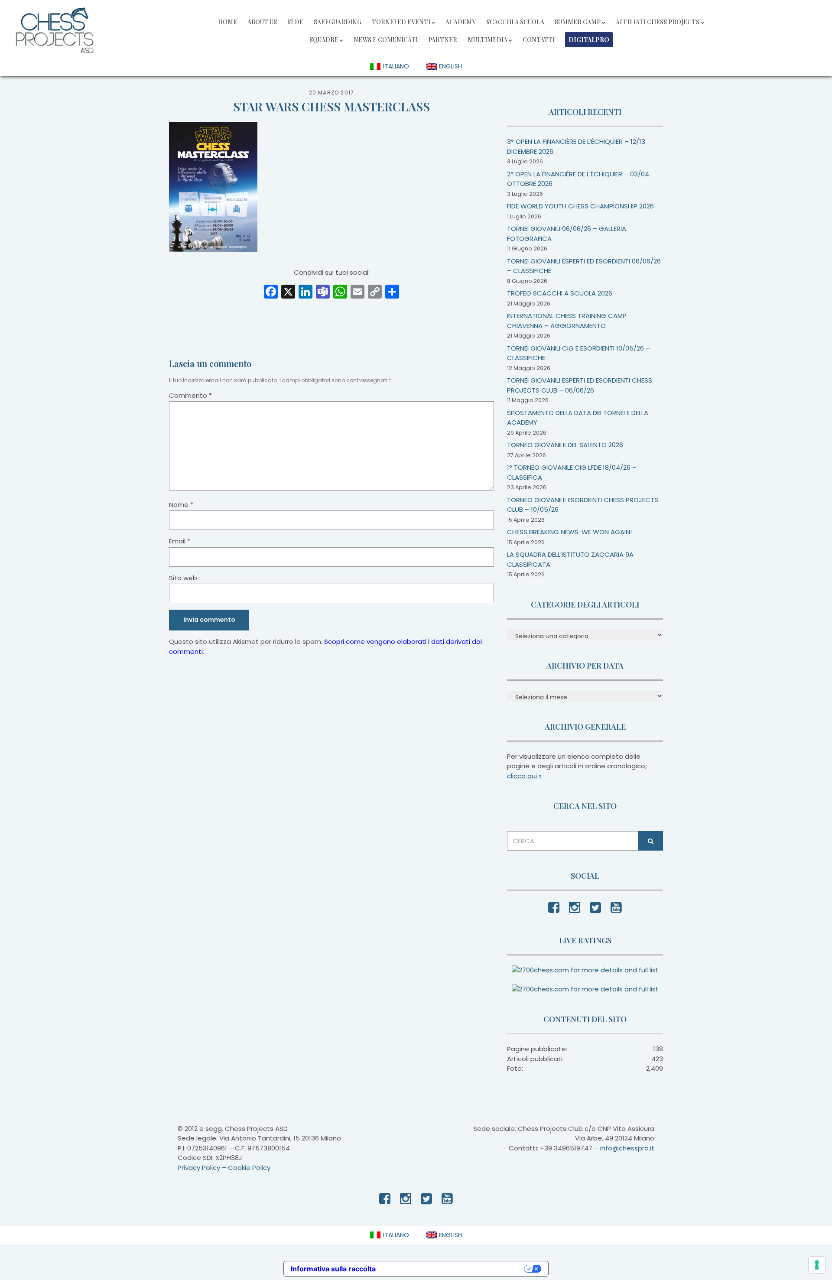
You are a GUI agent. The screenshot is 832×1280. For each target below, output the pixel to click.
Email (179, 541)
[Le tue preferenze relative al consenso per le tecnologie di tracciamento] (817, 1265)
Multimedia (487, 40)
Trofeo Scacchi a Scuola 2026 (559, 293)
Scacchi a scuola (515, 22)
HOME (227, 22)
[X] (288, 293)
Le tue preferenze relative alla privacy (454, 1268)
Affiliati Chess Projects (657, 22)
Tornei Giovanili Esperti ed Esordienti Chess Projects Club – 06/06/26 (579, 385)
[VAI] (650, 841)
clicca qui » (524, 775)
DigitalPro (589, 40)
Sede (295, 22)
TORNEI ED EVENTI (401, 22)
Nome (181, 504)
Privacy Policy (199, 1167)
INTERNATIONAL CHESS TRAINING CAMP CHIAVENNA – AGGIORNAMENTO (567, 320)
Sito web (183, 577)
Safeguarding (337, 22)
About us (262, 22)
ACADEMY (460, 22)
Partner (442, 40)
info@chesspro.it (627, 1148)
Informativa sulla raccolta (333, 1268)
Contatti (539, 40)
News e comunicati (386, 40)
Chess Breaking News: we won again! (569, 531)
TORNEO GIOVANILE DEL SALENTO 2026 (565, 444)
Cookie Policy (249, 1167)
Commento (190, 395)
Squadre (323, 40)
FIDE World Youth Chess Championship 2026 (580, 206)
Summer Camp (578, 22)
